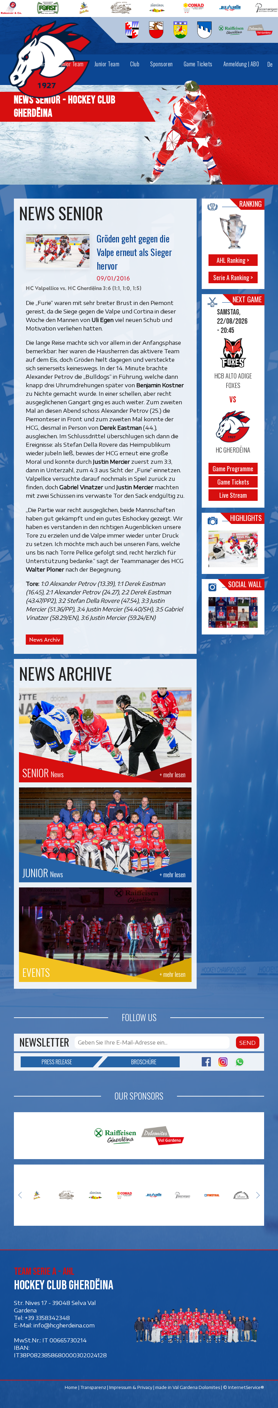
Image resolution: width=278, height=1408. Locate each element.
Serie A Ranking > (233, 277)
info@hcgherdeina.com (64, 1325)
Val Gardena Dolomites (196, 1387)
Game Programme (233, 468)
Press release (57, 1061)
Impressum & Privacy (130, 1387)
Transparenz (93, 1387)
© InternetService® (243, 1387)
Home (71, 1387)
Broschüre (143, 1061)
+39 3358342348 (47, 1317)
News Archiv (44, 639)
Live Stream (232, 495)
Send (247, 1042)
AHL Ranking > (233, 260)
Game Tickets (233, 481)
